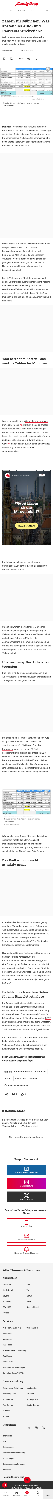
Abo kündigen (9, 1458)
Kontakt (6, 1416)
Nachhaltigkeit (32, 1307)
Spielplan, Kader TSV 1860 (14, 1373)
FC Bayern (7, 1301)
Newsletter (7, 1333)
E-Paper (6, 1411)
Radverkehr (7, 749)
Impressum (7, 1436)
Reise (28, 1301)
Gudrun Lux (40, 1071)
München (13, 11)
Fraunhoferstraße (23, 1071)
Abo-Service (8, 1405)
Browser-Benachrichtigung (14, 1350)
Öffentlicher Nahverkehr (16, 1085)
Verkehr (33, 1078)
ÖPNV (48, 1018)
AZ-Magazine (32, 1399)
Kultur (29, 1296)
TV (27, 1290)
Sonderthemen (32, 1405)
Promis (6, 1313)
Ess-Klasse (7, 1356)
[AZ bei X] (44, 1428)
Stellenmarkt (32, 1328)
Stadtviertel (8, 1290)
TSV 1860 (7, 1307)
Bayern (6, 1296)
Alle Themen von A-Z (12, 1328)
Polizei (21, 569)
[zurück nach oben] (27, 1480)
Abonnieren (8, 1399)
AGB (5, 1441)
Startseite (5, 11)
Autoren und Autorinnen (13, 1388)
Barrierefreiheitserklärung (14, 1453)
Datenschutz (8, 1447)
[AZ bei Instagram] (36, 1428)
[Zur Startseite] (26, 6)
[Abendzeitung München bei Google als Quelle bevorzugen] (36, 58)
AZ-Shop (30, 1394)
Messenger (7, 1339)
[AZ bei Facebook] (28, 1428)
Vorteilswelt (8, 1362)
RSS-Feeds (7, 1345)
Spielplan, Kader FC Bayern (14, 1367)
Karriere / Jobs (9, 1394)
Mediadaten (31, 1388)
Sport (28, 1284)
